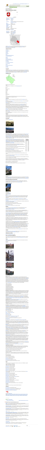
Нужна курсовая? (10, 399)
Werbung (17, 425)
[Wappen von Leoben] (8, 16)
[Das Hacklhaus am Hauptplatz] (10, 267)
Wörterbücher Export (7, 426)
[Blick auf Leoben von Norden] (10, 132)
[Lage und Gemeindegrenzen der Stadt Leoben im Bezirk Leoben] (15, 45)
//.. (8, 387)
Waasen (6, 403)
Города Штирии (7, 421)
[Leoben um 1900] (10, 126)
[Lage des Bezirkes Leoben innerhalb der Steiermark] (7, 392)
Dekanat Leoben (7, 417)
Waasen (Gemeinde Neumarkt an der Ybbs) (23, 400)
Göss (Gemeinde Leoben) (8, 408)
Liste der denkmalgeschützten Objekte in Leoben (11, 412)
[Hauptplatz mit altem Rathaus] (10, 260)
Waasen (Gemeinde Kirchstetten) (10, 400)
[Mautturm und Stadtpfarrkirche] (10, 248)
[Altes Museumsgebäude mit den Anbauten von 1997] (10, 274)
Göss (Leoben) (7, 418)
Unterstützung (15, 425)
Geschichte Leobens (8, 422)
